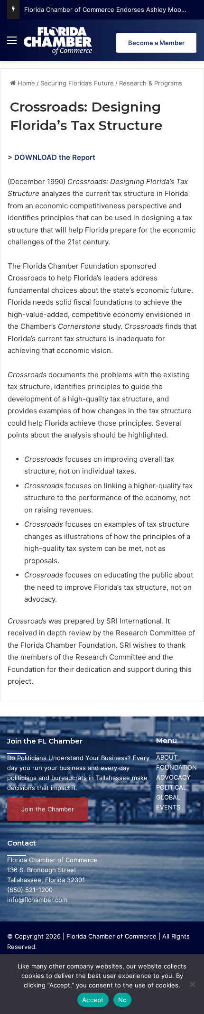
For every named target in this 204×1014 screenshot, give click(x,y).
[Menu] (12, 44)
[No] (192, 984)
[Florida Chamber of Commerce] (59, 40)
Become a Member (156, 43)
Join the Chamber (47, 809)
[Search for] (192, 44)
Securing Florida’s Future (77, 83)
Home (25, 83)
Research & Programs (150, 83)
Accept (93, 1000)
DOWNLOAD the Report (54, 157)
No (122, 1000)
